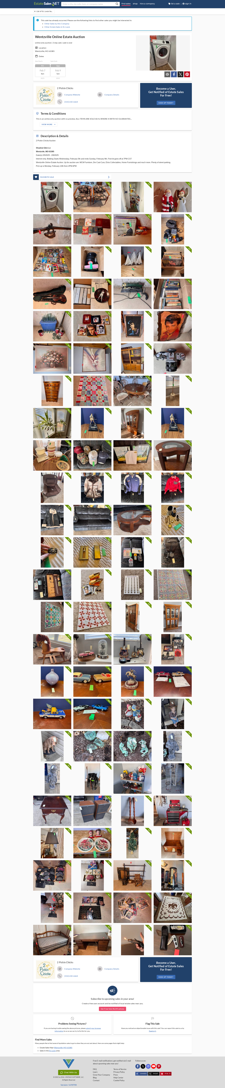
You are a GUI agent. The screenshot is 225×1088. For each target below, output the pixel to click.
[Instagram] (148, 1066)
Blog (95, 1078)
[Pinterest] (158, 1066)
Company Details (111, 95)
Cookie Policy (118, 1080)
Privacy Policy (119, 1072)
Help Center (118, 1078)
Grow (101, 1075)
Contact (96, 1080)
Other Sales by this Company (56, 23)
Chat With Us (70, 1072)
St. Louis (52, 1050)
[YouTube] (153, 1066)
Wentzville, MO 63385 (63, 1047)
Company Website (72, 95)
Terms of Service (119, 1069)
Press (115, 1075)
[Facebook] (137, 1066)
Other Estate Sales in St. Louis (57, 27)
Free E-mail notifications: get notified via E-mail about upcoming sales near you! (112, 1062)
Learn (95, 1072)
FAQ (95, 1069)
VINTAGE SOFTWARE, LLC (74, 1077)
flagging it (152, 1031)
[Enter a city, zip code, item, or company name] (117, 4)
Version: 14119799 (69, 1085)
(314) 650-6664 (71, 102)
